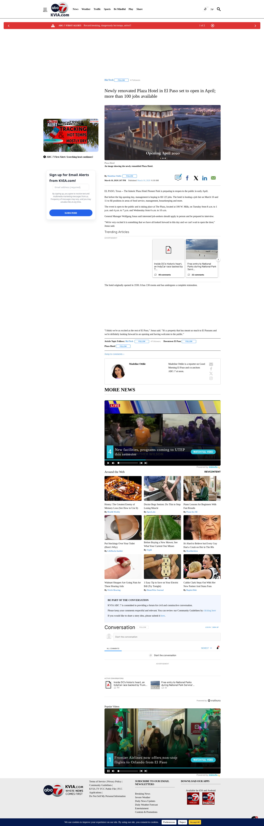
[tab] (113, 648)
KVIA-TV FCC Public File (102, 789)
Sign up (215, 627)
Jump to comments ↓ (114, 354)
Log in (208, 627)
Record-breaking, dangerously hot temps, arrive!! (107, 25)
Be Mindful (120, 9)
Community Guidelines (100, 785)
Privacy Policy (114, 781)
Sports (107, 9)
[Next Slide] (218, 260)
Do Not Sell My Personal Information (107, 796)
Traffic (97, 9)
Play (131, 9)
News (75, 9)
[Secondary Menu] (47, 9)
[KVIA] (60, 9)
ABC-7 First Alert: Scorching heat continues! (69, 157)
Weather (86, 9)
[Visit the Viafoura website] (214, 700)
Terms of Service (97, 781)
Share (139, 9)
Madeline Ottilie (114, 176)
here (163, 615)
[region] (163, 664)
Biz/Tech (129, 341)
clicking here (210, 610)
